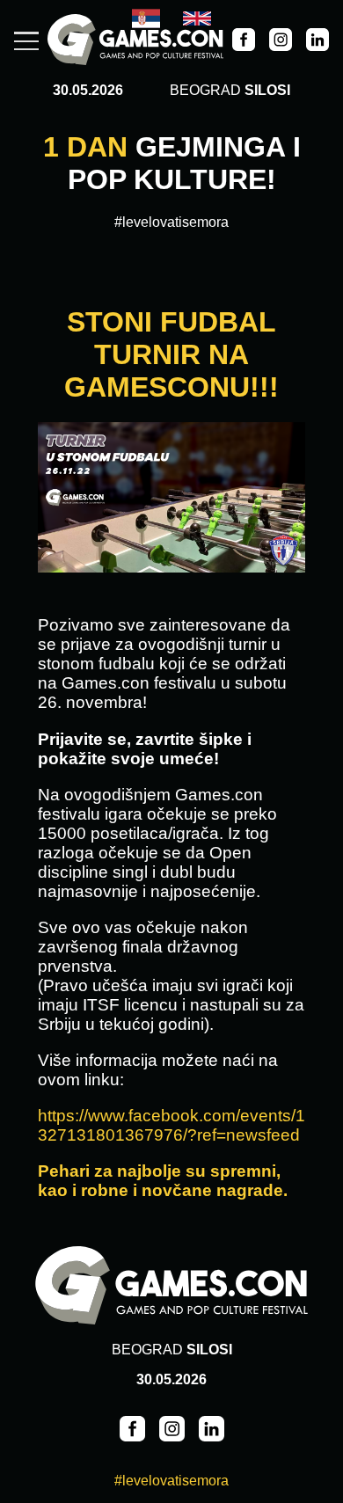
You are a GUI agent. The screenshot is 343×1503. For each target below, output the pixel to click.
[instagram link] (280, 41)
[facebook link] (243, 41)
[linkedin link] (317, 41)
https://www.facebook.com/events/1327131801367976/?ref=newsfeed (171, 1125)
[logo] (135, 41)
